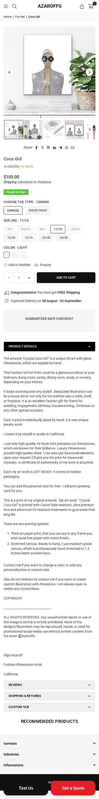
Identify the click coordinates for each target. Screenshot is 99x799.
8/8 (42, 229)
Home (8, 16)
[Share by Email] (72, 147)
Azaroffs (50, 6)
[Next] (89, 72)
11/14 (58, 229)
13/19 (75, 229)
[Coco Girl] (54, 129)
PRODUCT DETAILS (23, 346)
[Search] (14, 6)
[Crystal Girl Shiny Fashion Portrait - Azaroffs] (13, 129)
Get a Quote (73, 788)
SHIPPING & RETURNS (25, 696)
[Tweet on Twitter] (42, 147)
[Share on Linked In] (54, 147)
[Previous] (9, 72)
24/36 (64, 237)
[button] (90, 6)
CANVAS (13, 210)
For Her (20, 16)
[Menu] (5, 6)
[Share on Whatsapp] (66, 147)
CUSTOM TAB (19, 707)
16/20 (11, 237)
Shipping (10, 182)
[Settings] (82, 6)
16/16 (29, 237)
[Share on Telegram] (60, 147)
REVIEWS (15, 685)
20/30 (46, 237)
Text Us (26, 788)
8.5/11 (25, 229)
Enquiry (45, 265)
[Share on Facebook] (36, 147)
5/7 (9, 229)
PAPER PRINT (38, 210)
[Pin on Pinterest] (48, 147)
